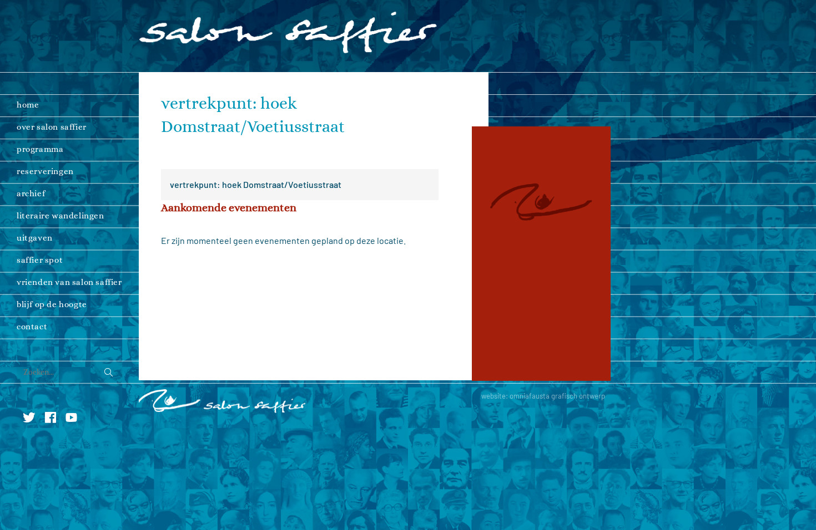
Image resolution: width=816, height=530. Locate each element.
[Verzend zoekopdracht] (108, 373)
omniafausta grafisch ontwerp (557, 395)
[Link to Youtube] (74, 415)
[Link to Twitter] (32, 415)
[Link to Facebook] (53, 415)
